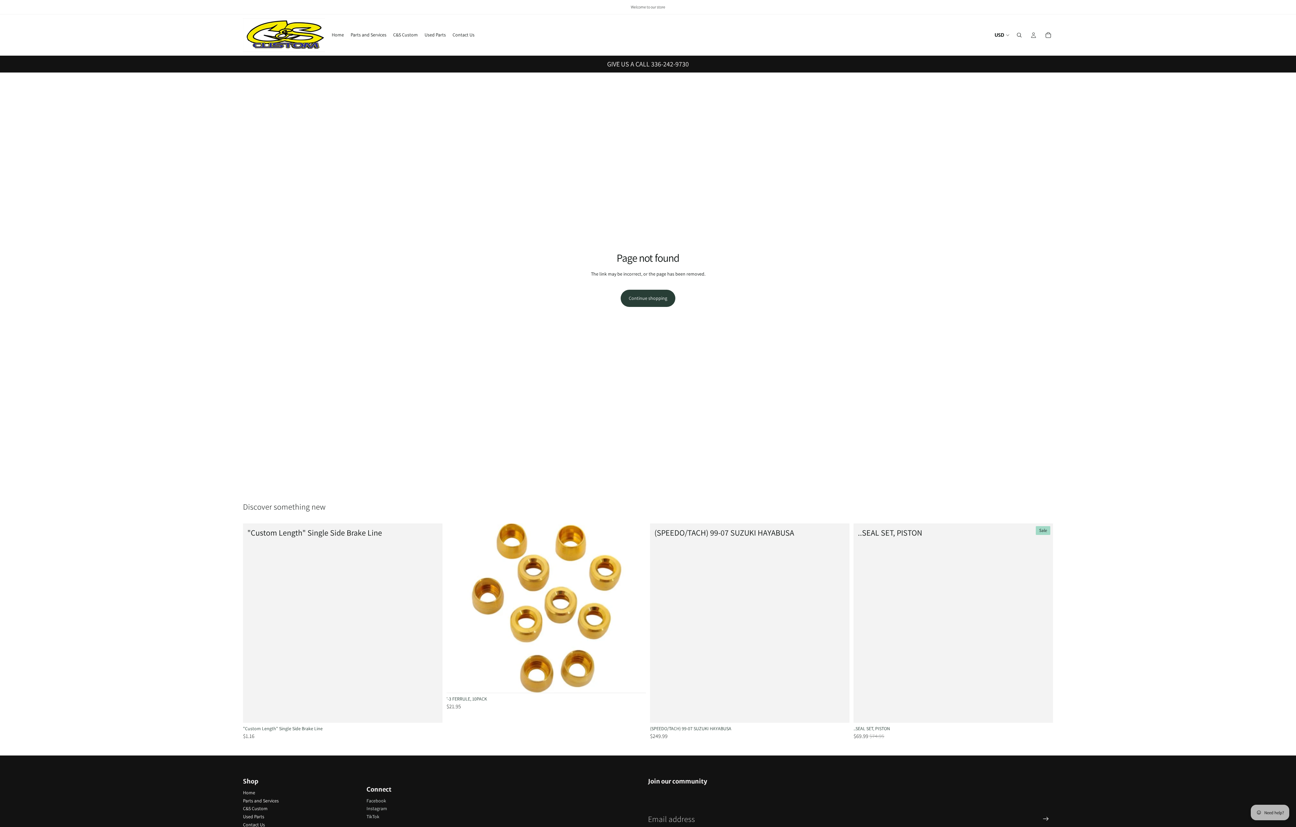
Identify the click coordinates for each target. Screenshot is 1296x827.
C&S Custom (255, 808)
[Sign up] (1046, 819)
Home (249, 793)
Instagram (377, 808)
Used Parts (253, 817)
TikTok (373, 817)
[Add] (432, 712)
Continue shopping (648, 298)
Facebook (376, 801)
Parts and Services (261, 801)
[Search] (1019, 35)
